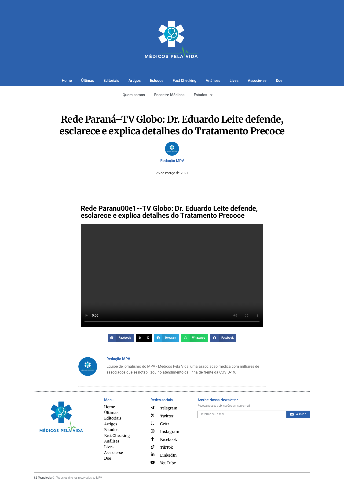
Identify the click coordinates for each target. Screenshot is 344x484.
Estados (200, 95)
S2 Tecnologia (42, 477)
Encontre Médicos (169, 95)
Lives (234, 80)
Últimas (87, 80)
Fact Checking (184, 80)
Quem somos (134, 95)
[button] (121, 338)
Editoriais (111, 80)
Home (67, 80)
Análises (213, 80)
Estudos (156, 80)
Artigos (134, 80)
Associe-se (257, 80)
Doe (279, 80)
